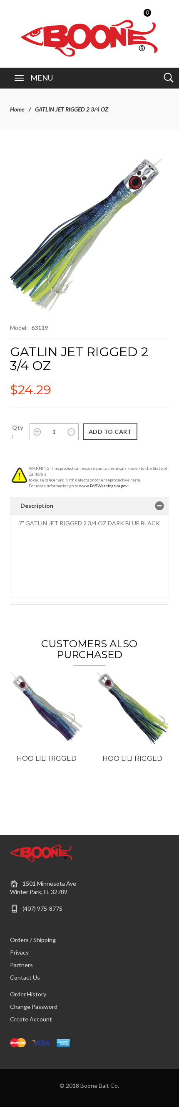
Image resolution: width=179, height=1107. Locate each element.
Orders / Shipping (33, 939)
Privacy (19, 952)
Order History (28, 994)
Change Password (33, 1006)
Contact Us (25, 977)
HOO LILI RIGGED (47, 758)
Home (17, 109)
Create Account (31, 1019)
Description (36, 505)
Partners (21, 964)
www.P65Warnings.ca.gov (103, 485)
